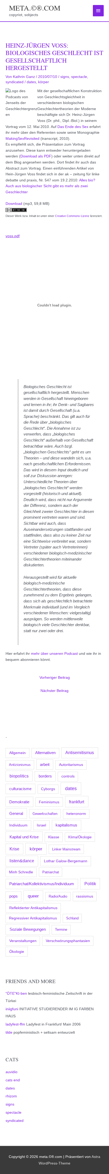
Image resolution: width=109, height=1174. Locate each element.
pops (13, 896)
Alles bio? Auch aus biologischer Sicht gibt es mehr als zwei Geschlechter (50, 186)
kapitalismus (66, 825)
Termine (61, 930)
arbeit (44, 764)
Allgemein (17, 753)
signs (10, 1104)
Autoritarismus (71, 765)
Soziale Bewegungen (28, 929)
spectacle (13, 1112)
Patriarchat (50, 872)
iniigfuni (12, 1009)
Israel (41, 825)
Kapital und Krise (24, 837)
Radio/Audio (58, 896)
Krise (14, 849)
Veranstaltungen (23, 941)
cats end (13, 1080)
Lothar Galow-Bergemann (65, 861)
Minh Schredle (21, 872)
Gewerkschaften (45, 814)
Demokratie (19, 802)
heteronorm (76, 814)
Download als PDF (35, 156)
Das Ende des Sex (72, 127)
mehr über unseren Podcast (54, 654)
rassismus (84, 896)
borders (45, 776)
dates (71, 788)
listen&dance (22, 861)
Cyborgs (48, 789)
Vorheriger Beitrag (54, 678)
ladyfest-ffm (15, 1024)
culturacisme (20, 789)
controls (68, 776)
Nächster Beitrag (54, 691)
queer (33, 896)
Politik (90, 883)
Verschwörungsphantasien (68, 941)
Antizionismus (20, 765)
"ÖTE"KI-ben (16, 993)
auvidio (11, 1072)
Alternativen (45, 753)
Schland (72, 918)
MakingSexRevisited (22, 139)
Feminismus (49, 802)
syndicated (15, 1121)
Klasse (53, 837)
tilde (9, 1032)
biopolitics (19, 776)
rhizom (11, 1096)
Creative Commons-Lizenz (72, 215)
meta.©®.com (34, 8)
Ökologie (16, 951)
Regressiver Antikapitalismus (33, 918)
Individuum (18, 825)
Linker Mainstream (66, 849)
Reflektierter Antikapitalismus (33, 908)
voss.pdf (13, 236)
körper (36, 848)
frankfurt (76, 801)
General (16, 813)
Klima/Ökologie (80, 837)
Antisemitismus (79, 752)
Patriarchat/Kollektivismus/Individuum (41, 883)
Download (14, 204)
